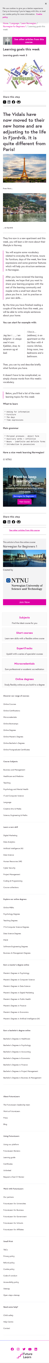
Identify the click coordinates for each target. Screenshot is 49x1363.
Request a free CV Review (13, 1177)
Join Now (24, 602)
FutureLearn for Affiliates (13, 1229)
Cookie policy (8, 1269)
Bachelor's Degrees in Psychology (17, 1045)
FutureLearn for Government (15, 1216)
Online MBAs (8, 907)
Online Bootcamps (10, 723)
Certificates (8, 1164)
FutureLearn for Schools (13, 1223)
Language (14, 23)
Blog (5, 1124)
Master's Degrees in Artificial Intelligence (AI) (21, 1018)
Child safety (8, 1315)
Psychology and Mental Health (15, 789)
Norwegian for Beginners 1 (14, 26)
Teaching (6, 783)
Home (5, 23)
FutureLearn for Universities (14, 1203)
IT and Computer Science (13, 796)
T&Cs (5, 1250)
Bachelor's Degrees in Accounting (17, 1052)
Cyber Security (9, 868)
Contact (6, 1328)
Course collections (11, 887)
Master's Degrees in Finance (14, 1005)
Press (5, 1118)
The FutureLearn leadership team (16, 1105)
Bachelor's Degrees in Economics (16, 1058)
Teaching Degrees (10, 920)
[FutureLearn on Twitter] (24, 1349)
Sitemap (6, 1289)
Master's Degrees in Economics (16, 1012)
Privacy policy (9, 1256)
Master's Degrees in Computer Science (19, 979)
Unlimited (7, 1170)
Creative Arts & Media (12, 809)
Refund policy (9, 1263)
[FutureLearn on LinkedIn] (36, 1349)
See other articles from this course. (29, 41)
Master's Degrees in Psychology (16, 973)
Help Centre (8, 1322)
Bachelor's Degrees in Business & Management (22, 1078)
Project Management (11, 874)
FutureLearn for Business (13, 1210)
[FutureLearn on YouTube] (30, 1349)
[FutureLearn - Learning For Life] (24, 1355)
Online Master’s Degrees (13, 736)
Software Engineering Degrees (15, 946)
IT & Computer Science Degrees (16, 927)
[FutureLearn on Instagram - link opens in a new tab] (18, 1349)
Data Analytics (9, 842)
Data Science (8, 855)
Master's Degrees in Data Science (16, 986)
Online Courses (9, 704)
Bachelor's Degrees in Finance (15, 1065)
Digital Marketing (10, 835)
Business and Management (14, 770)
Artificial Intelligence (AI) (13, 848)
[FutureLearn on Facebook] (12, 1349)
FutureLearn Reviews (11, 1151)
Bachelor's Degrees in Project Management (20, 1071)
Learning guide (9, 1157)
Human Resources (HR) (12, 861)
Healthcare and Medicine (13, 776)
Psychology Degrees (11, 914)
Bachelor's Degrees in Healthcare (16, 1039)
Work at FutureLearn (11, 1111)
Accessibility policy (11, 1282)
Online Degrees (9, 730)
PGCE (5, 940)
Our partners (8, 1197)
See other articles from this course (24, 530)
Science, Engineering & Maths (15, 815)
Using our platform (11, 1144)
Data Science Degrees (12, 933)
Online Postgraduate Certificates (16, 749)
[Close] (46, 3)
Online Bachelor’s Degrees (14, 743)
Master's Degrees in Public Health (17, 999)
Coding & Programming (12, 881)
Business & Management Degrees (17, 953)
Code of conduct (10, 1276)
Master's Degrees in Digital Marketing (18, 992)
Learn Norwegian (28, 23)
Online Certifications (11, 711)
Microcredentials (10, 717)
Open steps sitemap (11, 1295)
